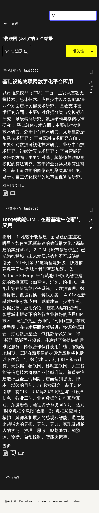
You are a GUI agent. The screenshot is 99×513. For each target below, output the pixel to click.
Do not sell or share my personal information (49, 501)
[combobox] (78, 51)
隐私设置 (11, 501)
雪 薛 (6, 446)
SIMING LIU (13, 186)
